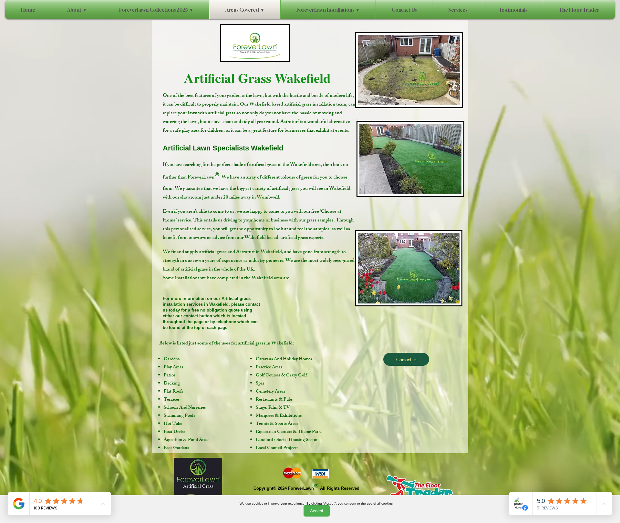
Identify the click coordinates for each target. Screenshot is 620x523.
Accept (316, 510)
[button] (328, 9)
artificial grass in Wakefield (265, 343)
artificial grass (263, 165)
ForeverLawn (301, 488)
